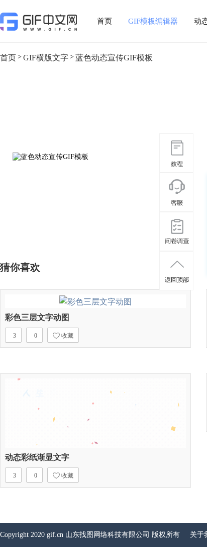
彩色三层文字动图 (37, 317)
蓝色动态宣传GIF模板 (114, 57)
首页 (104, 21)
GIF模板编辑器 (153, 21)
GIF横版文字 (45, 57)
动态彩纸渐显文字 (37, 457)
